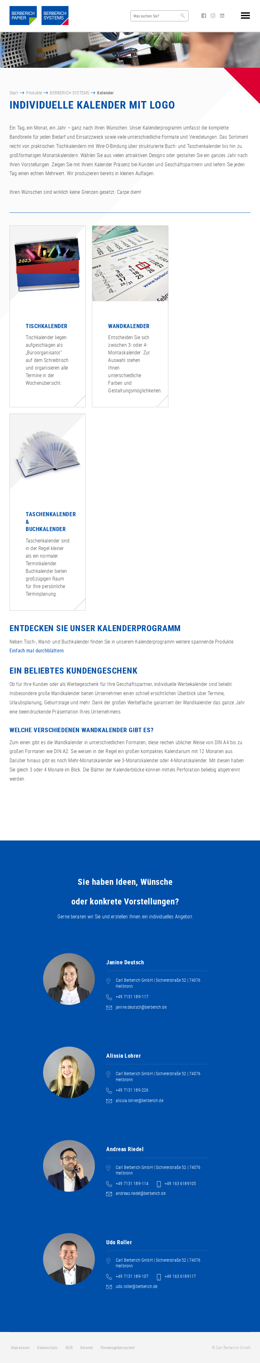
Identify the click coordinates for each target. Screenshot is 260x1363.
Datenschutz (47, 1347)
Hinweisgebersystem (118, 1347)
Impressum (20, 1347)
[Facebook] (204, 16)
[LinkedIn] (222, 16)
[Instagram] (214, 16)
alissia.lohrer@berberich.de (139, 1100)
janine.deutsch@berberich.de (141, 1007)
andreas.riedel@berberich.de (141, 1193)
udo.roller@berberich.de (136, 1286)
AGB (68, 1347)
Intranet (86, 1347)
